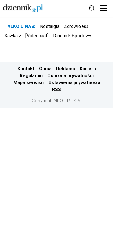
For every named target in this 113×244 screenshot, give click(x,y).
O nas (45, 68)
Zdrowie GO (76, 26)
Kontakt (25, 68)
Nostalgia (49, 26)
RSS (56, 89)
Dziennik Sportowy (72, 35)
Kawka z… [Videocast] (26, 35)
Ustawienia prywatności (74, 82)
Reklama (65, 68)
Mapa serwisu (28, 82)
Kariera (88, 68)
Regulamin (31, 75)
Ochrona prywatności (70, 75)
